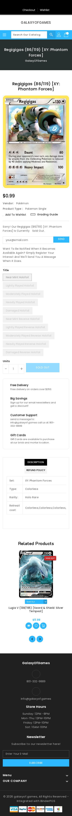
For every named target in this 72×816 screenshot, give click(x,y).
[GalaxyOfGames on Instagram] (32, 4)
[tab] (36, 462)
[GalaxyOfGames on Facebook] (25, 4)
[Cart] (66, 35)
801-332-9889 (36, 681)
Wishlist (45, 10)
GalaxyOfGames (36, 22)
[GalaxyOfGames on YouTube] (39, 4)
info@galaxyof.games (36, 699)
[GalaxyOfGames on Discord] (46, 4)
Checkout (29, 10)
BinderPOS (47, 801)
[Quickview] (28, 625)
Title (6, 270)
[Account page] (59, 35)
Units (6, 361)
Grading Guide (47, 214)
